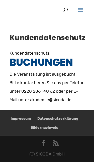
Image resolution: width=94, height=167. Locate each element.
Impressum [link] (21, 118)
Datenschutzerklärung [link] (57, 118)
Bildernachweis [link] (44, 127)
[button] (81, 13)
